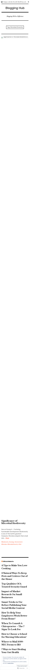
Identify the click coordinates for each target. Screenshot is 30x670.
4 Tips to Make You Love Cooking (14, 567)
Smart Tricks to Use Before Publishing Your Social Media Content (14, 605)
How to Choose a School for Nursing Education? (14, 635)
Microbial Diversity (13, 544)
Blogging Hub (15, 8)
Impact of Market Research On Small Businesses (12, 594)
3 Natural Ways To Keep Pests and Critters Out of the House (15, 576)
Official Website (8, 561)
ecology (12, 542)
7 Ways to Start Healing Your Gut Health (14, 651)
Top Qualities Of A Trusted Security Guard (14, 585)
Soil (20, 544)
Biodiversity (5, 542)
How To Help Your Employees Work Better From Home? (14, 616)
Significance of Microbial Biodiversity (13, 522)
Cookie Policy (10, 663)
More (7, 538)
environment (19, 542)
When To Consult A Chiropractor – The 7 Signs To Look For (13, 626)
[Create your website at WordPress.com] (15, 2)
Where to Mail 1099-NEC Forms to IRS (13, 643)
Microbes (4, 544)
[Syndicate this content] (2, 561)
